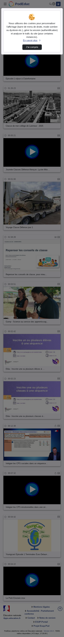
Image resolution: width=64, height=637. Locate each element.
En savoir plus (30, 40)
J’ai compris (32, 47)
